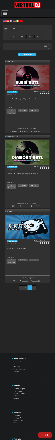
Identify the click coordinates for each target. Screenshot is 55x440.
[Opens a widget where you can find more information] (45, 435)
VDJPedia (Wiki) (19, 393)
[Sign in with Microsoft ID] (21, 37)
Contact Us (17, 418)
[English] (4, 21)
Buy (14, 364)
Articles (16, 396)
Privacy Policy (18, 420)
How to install (36, 131)
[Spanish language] (7, 21)
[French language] (10, 21)
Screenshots (17, 371)
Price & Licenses (19, 369)
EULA (15, 423)
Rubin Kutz (11, 62)
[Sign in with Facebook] (13, 37)
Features (16, 366)
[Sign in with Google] (38, 37)
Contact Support (19, 389)
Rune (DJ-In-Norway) (43, 91)
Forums (16, 398)
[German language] (14, 21)
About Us (16, 415)
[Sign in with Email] (14, 29)
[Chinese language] (21, 21)
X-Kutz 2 (10, 211)
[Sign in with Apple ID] (30, 37)
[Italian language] (17, 21)
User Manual (18, 391)
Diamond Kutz (12, 136)
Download (17, 362)
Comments (25, 131)
